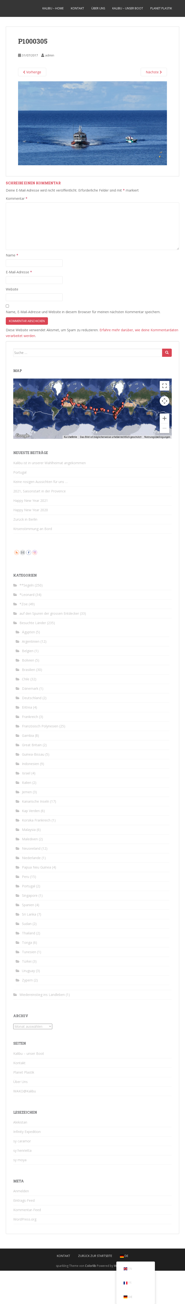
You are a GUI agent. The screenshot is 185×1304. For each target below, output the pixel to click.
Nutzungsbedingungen (157, 437)
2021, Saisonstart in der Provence (39, 491)
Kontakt (77, 8)
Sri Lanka (29, 914)
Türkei (27, 961)
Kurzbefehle (70, 437)
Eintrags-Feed (24, 1200)
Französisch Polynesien (40, 726)
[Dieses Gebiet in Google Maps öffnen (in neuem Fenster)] (22, 436)
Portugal (19, 472)
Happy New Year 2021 (30, 500)
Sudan (27, 923)
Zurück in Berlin (25, 519)
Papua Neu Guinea (36, 867)
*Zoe (24, 604)
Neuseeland (31, 848)
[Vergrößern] (164, 418)
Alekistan (20, 1122)
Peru (25, 876)
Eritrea (27, 707)
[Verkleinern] (164, 428)
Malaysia (29, 829)
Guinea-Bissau (33, 754)
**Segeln (27, 585)
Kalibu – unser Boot (127, 8)
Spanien (28, 905)
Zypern (27, 980)
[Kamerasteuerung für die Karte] (164, 401)
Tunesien (29, 952)
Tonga (27, 942)
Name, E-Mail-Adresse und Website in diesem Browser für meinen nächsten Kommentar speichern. (83, 312)
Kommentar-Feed (27, 1209)
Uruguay (28, 970)
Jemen (27, 792)
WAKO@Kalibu (24, 1091)
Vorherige (33, 72)
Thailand (28, 933)
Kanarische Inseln (35, 801)
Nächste (153, 72)
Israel (26, 773)
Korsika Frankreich (36, 820)
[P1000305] (92, 123)
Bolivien (28, 660)
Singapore (30, 895)
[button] (74, 404)
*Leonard (27, 594)
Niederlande (31, 858)
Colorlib (90, 1266)
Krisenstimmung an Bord (32, 528)
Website (12, 289)
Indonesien (30, 763)
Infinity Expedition (27, 1131)
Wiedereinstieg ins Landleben (42, 994)
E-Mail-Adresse (19, 272)
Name (12, 255)
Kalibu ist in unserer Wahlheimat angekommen (49, 463)
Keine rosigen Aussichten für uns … (40, 481)
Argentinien (31, 641)
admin (49, 55)
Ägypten (28, 632)
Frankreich (30, 716)
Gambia (28, 735)
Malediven (30, 839)
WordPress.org (24, 1219)
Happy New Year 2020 (30, 510)
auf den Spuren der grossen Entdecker (49, 613)
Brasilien (28, 669)
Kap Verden (31, 810)
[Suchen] (167, 353)
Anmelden (21, 1191)
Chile (25, 679)
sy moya (19, 1160)
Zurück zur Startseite (95, 1256)
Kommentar (16, 198)
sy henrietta (22, 1150)
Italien (26, 782)
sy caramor (22, 1141)
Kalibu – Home (53, 8)
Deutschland (31, 698)
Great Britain (32, 745)
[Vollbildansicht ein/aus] (164, 386)
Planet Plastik (161, 8)
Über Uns (98, 8)
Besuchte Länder (33, 623)
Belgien (27, 651)
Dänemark (30, 688)
